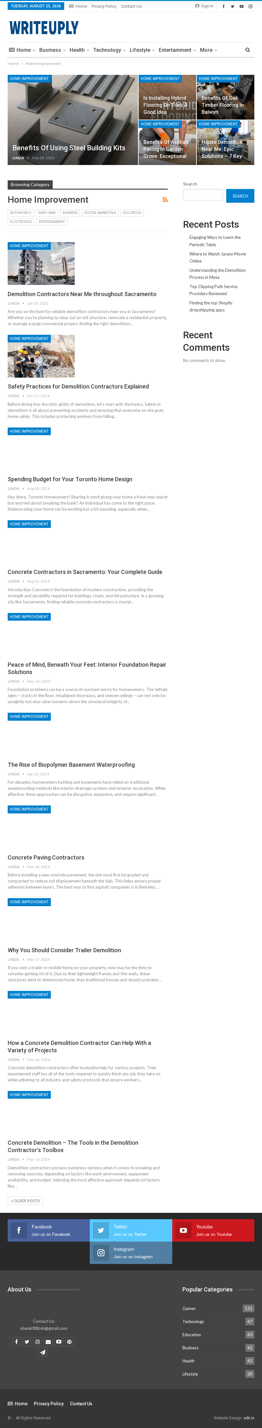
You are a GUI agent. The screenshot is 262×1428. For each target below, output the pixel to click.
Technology (107, 50)
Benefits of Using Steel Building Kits (69, 148)
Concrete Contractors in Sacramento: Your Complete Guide (85, 572)
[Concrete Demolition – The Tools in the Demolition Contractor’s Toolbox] (41, 1112)
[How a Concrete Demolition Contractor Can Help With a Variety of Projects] (41, 1012)
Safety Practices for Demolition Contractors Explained (78, 386)
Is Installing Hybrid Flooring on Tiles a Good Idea (165, 105)
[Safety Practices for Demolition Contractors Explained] (41, 356)
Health (77, 50)
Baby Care (47, 213)
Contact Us (131, 6)
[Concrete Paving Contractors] (41, 826)
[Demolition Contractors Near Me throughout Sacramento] (41, 263)
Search (190, 183)
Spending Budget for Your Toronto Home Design (70, 479)
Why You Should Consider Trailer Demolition (64, 950)
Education (132, 213)
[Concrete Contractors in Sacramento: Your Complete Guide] (41, 541)
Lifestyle (140, 50)
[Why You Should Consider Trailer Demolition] (41, 919)
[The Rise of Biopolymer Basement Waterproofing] (41, 734)
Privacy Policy (104, 6)
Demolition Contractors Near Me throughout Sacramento (82, 294)
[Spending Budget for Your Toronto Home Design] (41, 449)
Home (81, 6)
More (206, 50)
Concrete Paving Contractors (46, 857)
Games (189, 1308)
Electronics (21, 222)
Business (50, 50)
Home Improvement (29, 78)
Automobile (20, 213)
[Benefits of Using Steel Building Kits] (73, 120)
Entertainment (175, 50)
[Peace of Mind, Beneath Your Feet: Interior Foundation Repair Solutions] (41, 634)
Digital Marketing (100, 213)
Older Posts (26, 1201)
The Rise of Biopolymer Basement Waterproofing (71, 764)
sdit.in (248, 1418)
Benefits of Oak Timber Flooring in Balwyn (223, 105)
